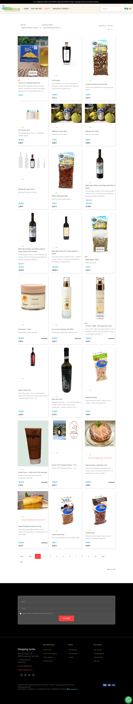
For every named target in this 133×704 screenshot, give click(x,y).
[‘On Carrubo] (66, 53)
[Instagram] (33, 675)
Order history (98, 657)
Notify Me (32, 73)
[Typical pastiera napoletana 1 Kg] (100, 433)
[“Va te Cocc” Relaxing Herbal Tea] (33, 56)
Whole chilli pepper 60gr (60, 196)
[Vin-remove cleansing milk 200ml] (66, 298)
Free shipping (48, 657)
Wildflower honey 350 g (59, 131)
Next (103, 556)
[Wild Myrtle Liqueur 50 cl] (33, 159)
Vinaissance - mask (24, 329)
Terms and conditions (50, 653)
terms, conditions (33, 613)
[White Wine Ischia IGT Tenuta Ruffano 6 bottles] (66, 228)
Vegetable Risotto (91, 397)
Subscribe (66, 618)
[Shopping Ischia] (11, 8)
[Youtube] (29, 675)
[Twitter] (25, 675)
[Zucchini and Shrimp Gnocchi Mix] (100, 56)
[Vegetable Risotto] (100, 365)
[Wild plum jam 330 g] (100, 113)
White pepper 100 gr (92, 259)
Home (26, 9)
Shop (46, 9)
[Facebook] (21, 675)
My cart (97, 661)
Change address (99, 653)
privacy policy (47, 613)
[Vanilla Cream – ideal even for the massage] (33, 443)
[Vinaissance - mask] (33, 298)
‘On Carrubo (56, 80)
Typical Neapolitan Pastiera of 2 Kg (29, 526)
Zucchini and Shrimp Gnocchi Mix (96, 84)
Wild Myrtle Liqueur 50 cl (26, 189)
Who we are (36, 9)
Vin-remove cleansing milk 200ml (62, 329)
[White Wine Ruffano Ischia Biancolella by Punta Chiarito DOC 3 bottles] (33, 228)
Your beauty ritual (24, 130)
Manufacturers (61, 9)
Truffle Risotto (90, 533)
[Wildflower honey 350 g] (66, 113)
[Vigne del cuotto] (66, 370)
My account (98, 650)
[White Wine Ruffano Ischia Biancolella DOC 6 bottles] (100, 164)
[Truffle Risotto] (100, 509)
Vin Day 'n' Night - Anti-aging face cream (98, 326)
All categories (73, 653)
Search (71, 657)
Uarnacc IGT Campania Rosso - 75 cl (64, 465)
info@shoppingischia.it (25, 670)
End (21, 562)
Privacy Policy (48, 661)
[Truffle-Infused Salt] (66, 509)
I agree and (37, 613)
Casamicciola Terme (61, 685)
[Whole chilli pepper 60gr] (66, 169)
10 (95, 556)
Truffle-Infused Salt (58, 534)
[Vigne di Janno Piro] (33, 357)
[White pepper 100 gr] (100, 233)
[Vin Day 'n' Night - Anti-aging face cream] (100, 298)
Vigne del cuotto (57, 399)
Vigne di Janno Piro (24, 390)
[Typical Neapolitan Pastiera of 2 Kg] (33, 500)
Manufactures (73, 650)
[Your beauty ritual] (33, 114)
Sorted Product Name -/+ (30, 28)
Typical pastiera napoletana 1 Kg (96, 465)
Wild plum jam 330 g (92, 131)
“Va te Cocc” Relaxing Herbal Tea (29, 83)
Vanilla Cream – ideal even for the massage (32, 472)
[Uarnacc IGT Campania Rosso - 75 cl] (66, 430)
